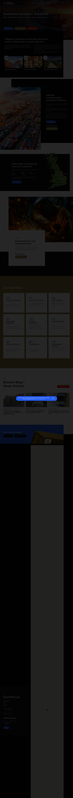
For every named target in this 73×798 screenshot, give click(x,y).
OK (53, 398)
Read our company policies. (40, 398)
